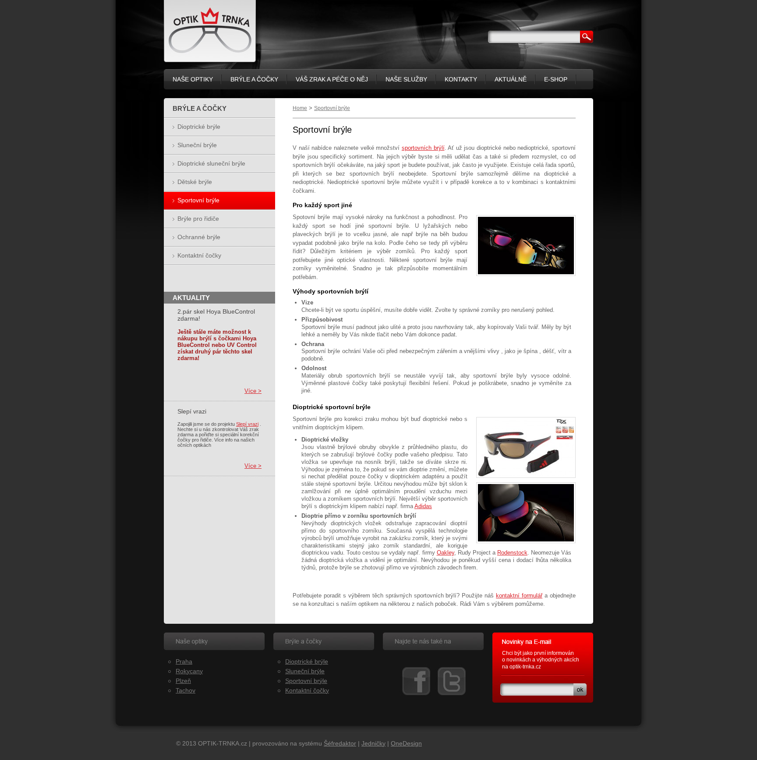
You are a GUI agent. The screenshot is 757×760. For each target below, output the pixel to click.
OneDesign (406, 743)
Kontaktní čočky (199, 255)
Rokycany (189, 671)
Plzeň (183, 680)
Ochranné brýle (198, 236)
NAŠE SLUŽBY (406, 79)
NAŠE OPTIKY (193, 79)
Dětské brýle (194, 181)
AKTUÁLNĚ (511, 79)
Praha (184, 661)
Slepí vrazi (247, 424)
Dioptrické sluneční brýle (211, 163)
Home (300, 108)
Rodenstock (512, 552)
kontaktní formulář (519, 595)
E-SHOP (555, 79)
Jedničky (373, 743)
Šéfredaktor (340, 743)
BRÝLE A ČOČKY (254, 79)
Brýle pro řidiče (198, 218)
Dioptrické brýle (198, 126)
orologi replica (519, 673)
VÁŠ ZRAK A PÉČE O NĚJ (332, 79)
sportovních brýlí (423, 148)
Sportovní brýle (332, 108)
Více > (253, 391)
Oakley (445, 552)
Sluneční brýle (197, 144)
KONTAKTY (461, 79)
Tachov (185, 690)
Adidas (423, 506)
